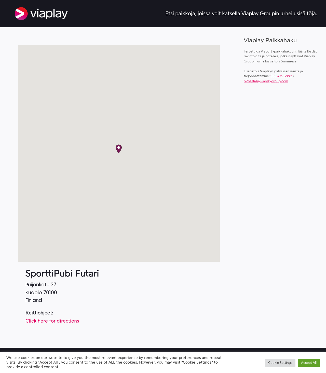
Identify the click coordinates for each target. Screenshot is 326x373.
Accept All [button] (309, 362)
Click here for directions (52, 321)
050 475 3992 (281, 76)
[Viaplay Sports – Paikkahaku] (41, 13)
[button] (119, 148)
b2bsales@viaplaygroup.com (266, 81)
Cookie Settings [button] (280, 362)
